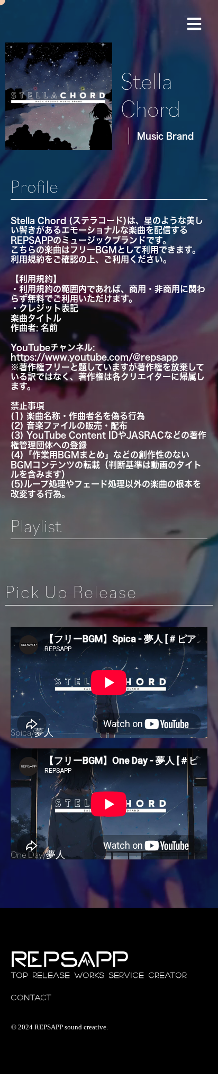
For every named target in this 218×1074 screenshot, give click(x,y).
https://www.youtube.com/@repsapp (94, 357)
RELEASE (51, 975)
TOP (20, 975)
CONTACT (31, 997)
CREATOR (168, 975)
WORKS (90, 975)
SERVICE (126, 975)
